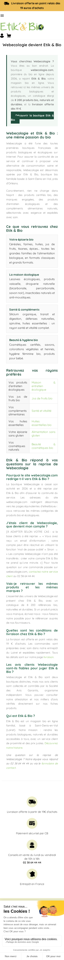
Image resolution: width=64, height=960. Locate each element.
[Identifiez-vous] (2, 35)
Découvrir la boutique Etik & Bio (32, 117)
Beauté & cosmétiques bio (43, 446)
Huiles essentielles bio (42, 423)
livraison (49, 657)
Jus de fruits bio (42, 398)
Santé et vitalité (41, 410)
